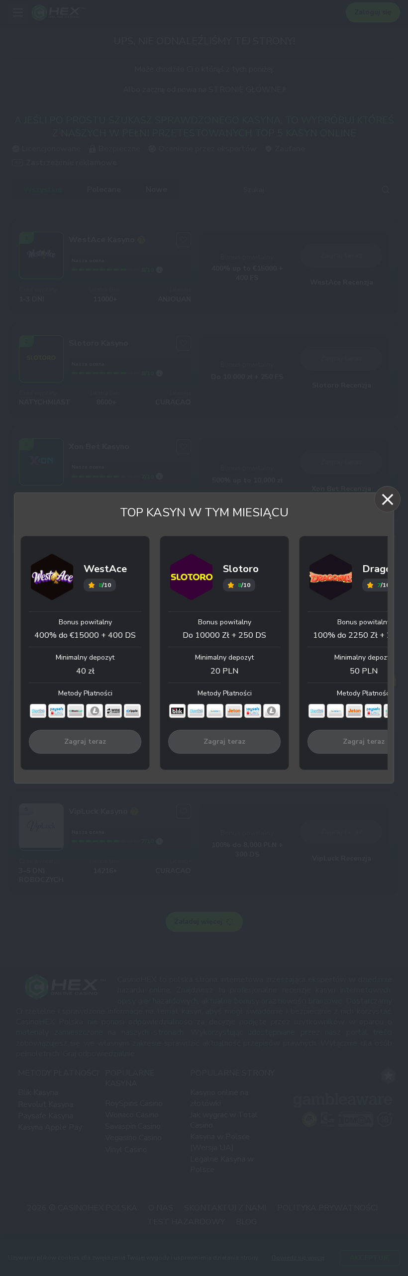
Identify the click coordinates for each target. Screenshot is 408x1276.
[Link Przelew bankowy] (113, 711)
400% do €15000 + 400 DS (85, 635)
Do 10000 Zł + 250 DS (224, 635)
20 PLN (224, 671)
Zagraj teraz (85, 741)
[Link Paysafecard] (56, 711)
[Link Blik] (177, 711)
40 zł (85, 671)
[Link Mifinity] (214, 711)
